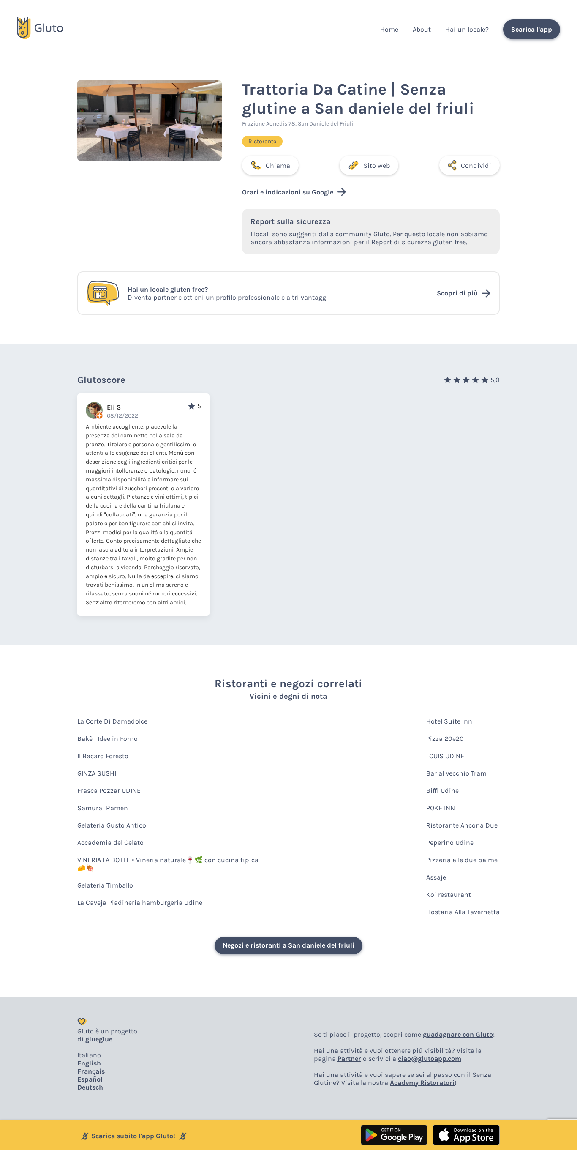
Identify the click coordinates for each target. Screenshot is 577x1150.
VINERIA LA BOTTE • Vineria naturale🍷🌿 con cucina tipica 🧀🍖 (168, 864)
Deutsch (90, 1087)
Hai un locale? (467, 29)
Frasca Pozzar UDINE (109, 791)
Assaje (436, 877)
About (422, 29)
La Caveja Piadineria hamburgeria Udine (139, 903)
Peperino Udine (450, 843)
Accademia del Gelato (110, 843)
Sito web (376, 165)
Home (389, 29)
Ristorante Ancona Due (462, 825)
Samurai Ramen (102, 808)
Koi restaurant (448, 894)
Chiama (278, 165)
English (89, 1063)
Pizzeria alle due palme (462, 860)
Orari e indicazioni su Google (287, 192)
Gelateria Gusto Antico (111, 825)
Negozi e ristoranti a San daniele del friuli (288, 945)
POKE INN (440, 808)
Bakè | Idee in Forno (107, 739)
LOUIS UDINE (445, 756)
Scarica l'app (531, 29)
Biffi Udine (442, 791)
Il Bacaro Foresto (102, 756)
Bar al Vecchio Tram (456, 773)
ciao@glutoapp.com (429, 1058)
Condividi (476, 165)
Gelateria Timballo (105, 885)
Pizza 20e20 (445, 739)
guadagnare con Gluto (458, 1034)
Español (90, 1079)
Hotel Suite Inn (449, 721)
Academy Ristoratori (422, 1083)
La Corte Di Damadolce (112, 721)
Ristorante (262, 141)
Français (91, 1071)
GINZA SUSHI (96, 773)
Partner (349, 1058)
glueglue (98, 1039)
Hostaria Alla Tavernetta (463, 912)
